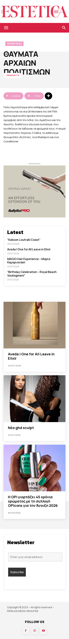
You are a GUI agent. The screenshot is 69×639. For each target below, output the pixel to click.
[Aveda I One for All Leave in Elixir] (34, 325)
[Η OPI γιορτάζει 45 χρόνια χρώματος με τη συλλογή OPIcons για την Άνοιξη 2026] (34, 468)
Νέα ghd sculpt (21, 427)
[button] (6, 28)
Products (13, 75)
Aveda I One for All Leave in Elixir (29, 249)
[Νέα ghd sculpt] (34, 398)
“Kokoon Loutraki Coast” (23, 240)
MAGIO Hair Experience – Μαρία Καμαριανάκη (28, 260)
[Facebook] (25, 631)
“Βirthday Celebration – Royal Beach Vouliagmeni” (32, 273)
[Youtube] (43, 631)
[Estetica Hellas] (34, 11)
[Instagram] (34, 631)
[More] (48, 95)
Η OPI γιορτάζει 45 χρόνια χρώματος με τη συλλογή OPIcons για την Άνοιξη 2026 (33, 501)
